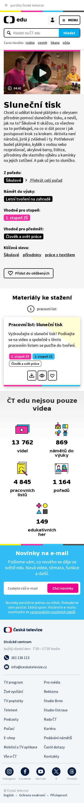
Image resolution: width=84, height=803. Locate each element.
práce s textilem (60, 254)
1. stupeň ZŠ (17, 217)
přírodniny (32, 254)
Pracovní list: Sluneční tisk (35, 324)
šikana (55, 43)
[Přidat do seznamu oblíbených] (52, 376)
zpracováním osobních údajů (52, 611)
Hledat (69, 33)
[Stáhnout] (31, 376)
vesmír (42, 43)
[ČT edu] (15, 22)
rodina (30, 43)
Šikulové (13, 180)
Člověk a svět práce (24, 236)
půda (66, 43)
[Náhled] (42, 376)
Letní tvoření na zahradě (28, 199)
